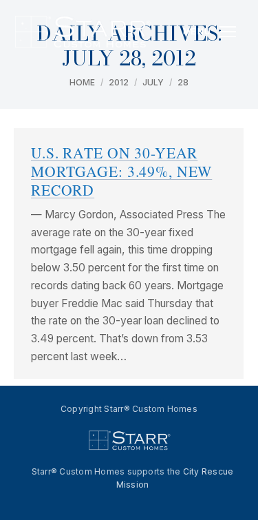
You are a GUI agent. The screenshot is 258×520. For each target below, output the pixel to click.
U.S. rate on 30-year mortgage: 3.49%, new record (121, 171)
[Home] (82, 32)
